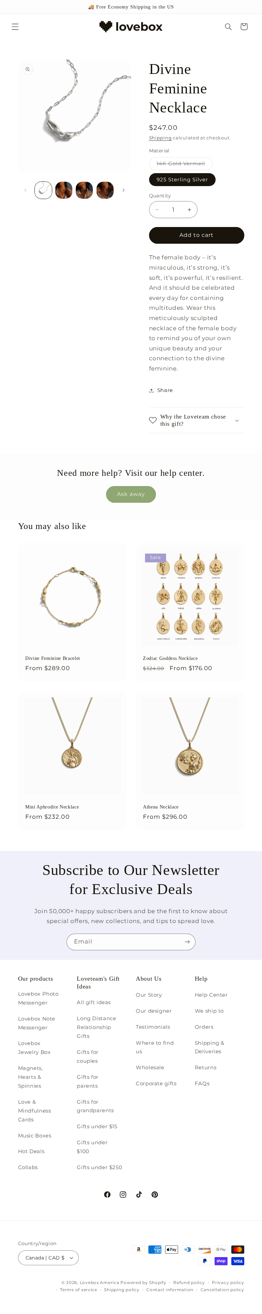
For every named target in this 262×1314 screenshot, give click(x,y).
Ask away (131, 494)
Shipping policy (121, 1289)
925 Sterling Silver (182, 180)
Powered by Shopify (143, 1282)
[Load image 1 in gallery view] (43, 190)
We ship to (209, 1011)
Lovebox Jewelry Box (34, 1047)
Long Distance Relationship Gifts (96, 1027)
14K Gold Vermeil (185, 165)
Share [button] (165, 390)
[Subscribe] (187, 942)
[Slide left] (25, 190)
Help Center (211, 995)
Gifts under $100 (92, 1146)
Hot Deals (31, 1151)
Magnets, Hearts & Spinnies (30, 1077)
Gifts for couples (88, 1056)
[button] (15, 26)
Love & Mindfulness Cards (34, 1111)
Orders (204, 1027)
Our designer (154, 1011)
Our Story (149, 995)
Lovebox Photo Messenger (38, 998)
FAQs (202, 1084)
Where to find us (155, 1047)
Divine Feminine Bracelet (52, 658)
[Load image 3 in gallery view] (63, 190)
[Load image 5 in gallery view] (105, 190)
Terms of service (78, 1289)
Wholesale (150, 1067)
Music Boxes (35, 1136)
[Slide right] (123, 190)
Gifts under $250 (99, 1167)
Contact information (169, 1289)
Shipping (160, 137)
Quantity (160, 195)
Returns (205, 1067)
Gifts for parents (88, 1081)
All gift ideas (94, 1002)
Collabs (28, 1167)
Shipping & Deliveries (209, 1047)
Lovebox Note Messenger (37, 1023)
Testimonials (153, 1027)
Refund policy (189, 1282)
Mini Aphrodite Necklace (52, 807)
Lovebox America (99, 1282)
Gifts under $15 (97, 1126)
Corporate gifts (156, 1084)
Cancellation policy (222, 1289)
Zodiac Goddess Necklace (170, 658)
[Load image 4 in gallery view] (84, 190)
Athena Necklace (161, 807)
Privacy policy (228, 1282)
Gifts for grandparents (95, 1106)
